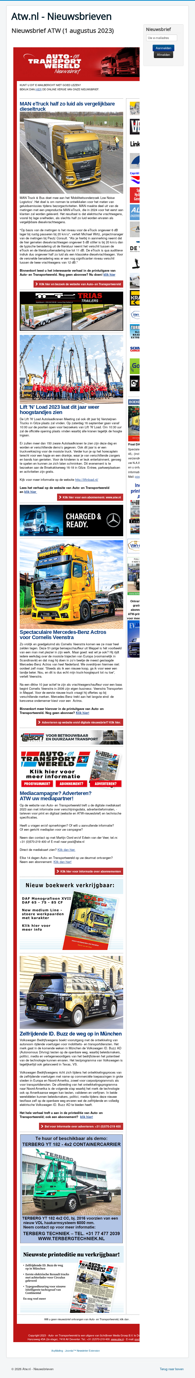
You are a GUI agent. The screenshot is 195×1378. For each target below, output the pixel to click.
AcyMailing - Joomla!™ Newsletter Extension (75, 1350)
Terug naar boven (172, 1369)
